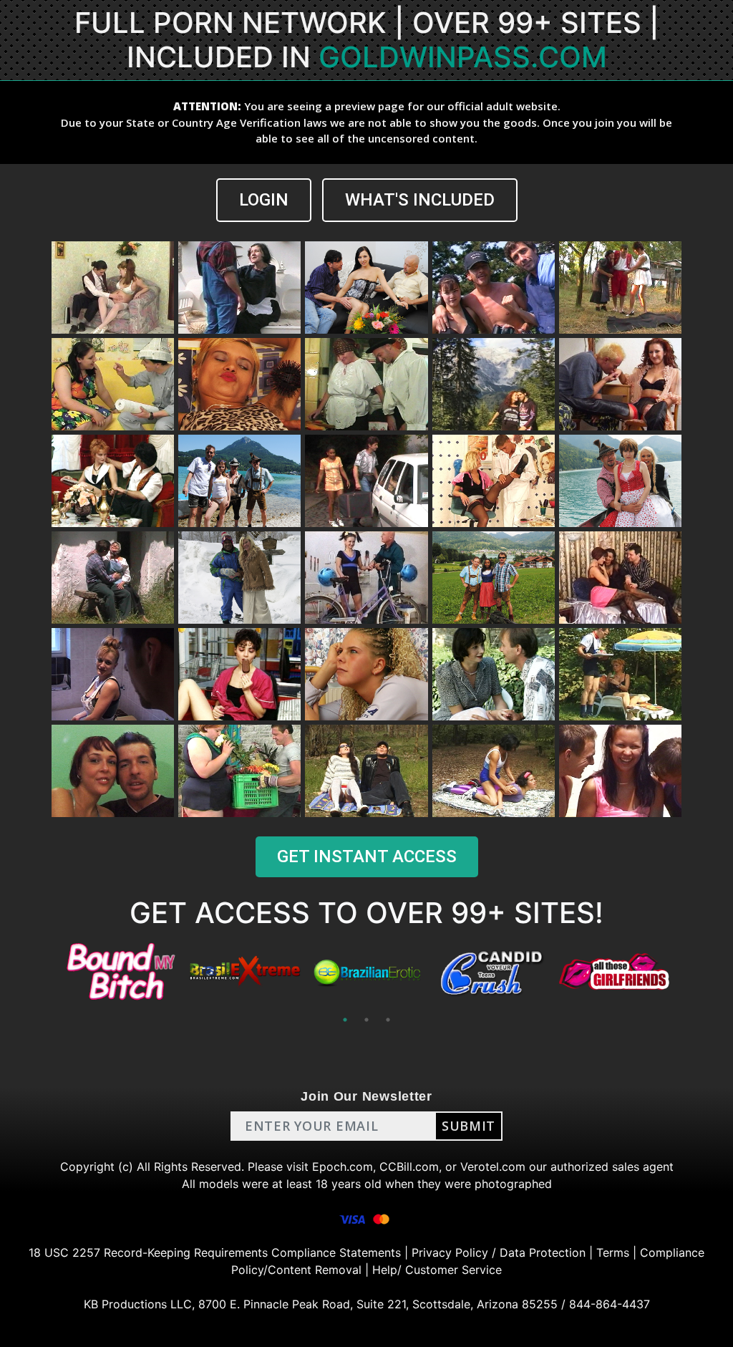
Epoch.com (342, 1166)
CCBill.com (409, 1166)
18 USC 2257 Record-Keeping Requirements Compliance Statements (215, 1252)
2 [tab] (366, 1020)
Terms (612, 1252)
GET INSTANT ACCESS (367, 856)
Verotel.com (492, 1166)
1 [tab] (345, 1020)
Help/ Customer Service (437, 1269)
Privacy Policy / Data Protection (499, 1252)
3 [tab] (388, 1020)
